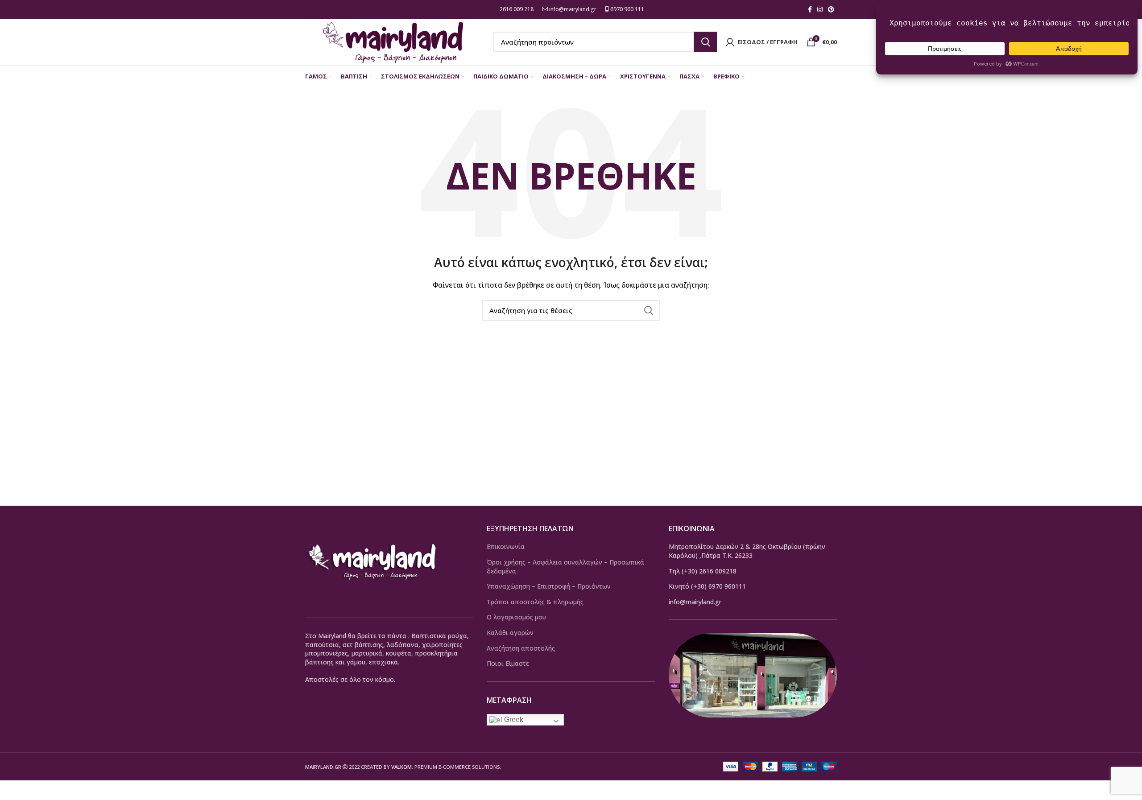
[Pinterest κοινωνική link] (831, 9)
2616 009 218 (516, 9)
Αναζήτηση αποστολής (521, 648)
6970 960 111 (626, 9)
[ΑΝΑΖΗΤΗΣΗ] (705, 42)
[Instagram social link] (820, 9)
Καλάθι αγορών (510, 632)
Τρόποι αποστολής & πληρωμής (535, 602)
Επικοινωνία (506, 546)
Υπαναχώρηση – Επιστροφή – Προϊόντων (549, 586)
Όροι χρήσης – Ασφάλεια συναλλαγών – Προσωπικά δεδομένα (565, 566)
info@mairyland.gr (572, 9)
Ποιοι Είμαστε (508, 663)
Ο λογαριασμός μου (516, 617)
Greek (512, 719)
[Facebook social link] (810, 9)
